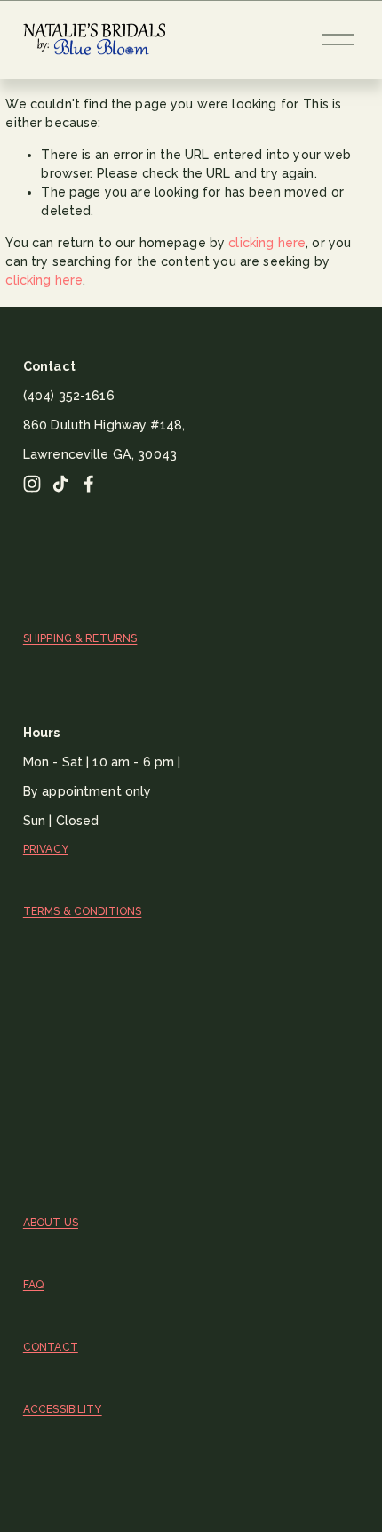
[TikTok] (60, 484)
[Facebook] (89, 484)
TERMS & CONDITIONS (82, 911)
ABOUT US (50, 1222)
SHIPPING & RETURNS (80, 638)
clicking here (267, 243)
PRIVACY (45, 849)
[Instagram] (32, 484)
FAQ (33, 1285)
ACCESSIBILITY (62, 1409)
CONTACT (50, 1347)
